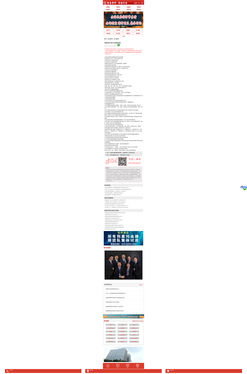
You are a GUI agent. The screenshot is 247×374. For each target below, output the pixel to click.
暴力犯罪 (118, 33)
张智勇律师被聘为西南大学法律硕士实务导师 (115, 310)
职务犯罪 (118, 30)
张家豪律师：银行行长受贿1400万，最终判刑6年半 (114, 200)
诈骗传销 (128, 33)
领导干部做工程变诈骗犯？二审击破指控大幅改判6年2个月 (116, 205)
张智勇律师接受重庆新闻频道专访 (111, 221)
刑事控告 (139, 7)
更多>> (141, 284)
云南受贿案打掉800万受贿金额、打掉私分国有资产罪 (115, 202)
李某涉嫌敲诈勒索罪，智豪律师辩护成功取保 (113, 192)
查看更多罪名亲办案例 (137, 321)
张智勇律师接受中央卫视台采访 (110, 214)
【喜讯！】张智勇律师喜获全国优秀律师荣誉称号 (115, 293)
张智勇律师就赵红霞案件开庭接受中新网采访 (113, 225)
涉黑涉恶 (108, 33)
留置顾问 (128, 30)
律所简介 (118, 7)
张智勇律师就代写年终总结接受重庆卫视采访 (113, 219)
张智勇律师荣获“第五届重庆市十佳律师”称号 (114, 306)
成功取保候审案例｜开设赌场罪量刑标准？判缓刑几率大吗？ (116, 187)
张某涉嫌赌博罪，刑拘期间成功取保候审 (112, 194)
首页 (105, 39)
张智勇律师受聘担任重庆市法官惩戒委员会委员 (115, 297)
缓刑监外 (108, 9)
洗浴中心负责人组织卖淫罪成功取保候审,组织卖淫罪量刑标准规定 (117, 189)
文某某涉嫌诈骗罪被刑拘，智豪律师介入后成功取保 (122, 152)
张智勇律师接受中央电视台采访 (110, 223)
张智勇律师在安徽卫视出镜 (110, 228)
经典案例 (129, 7)
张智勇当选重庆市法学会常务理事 (112, 302)
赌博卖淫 (138, 33)
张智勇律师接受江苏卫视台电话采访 (111, 218)
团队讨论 (108, 30)
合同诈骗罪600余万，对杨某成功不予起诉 (120, 155)
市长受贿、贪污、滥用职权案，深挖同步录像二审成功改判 (116, 207)
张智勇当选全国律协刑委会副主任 (112, 288)
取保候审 (118, 9)
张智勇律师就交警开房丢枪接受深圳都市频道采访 (114, 227)
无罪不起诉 (128, 9)
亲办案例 (116, 39)
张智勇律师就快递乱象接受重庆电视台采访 (113, 216)
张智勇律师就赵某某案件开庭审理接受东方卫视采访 (114, 212)
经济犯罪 (138, 30)
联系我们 (139, 9)
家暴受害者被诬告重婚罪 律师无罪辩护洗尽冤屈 (114, 203)
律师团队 (108, 7)
